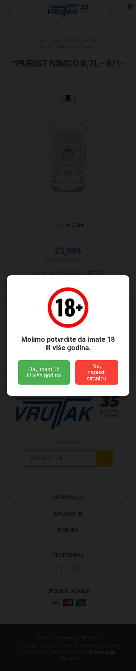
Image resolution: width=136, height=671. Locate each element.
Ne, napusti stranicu (96, 372)
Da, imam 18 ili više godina (44, 372)
